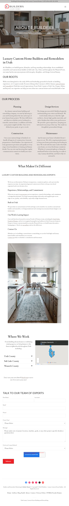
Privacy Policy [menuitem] (41, 493)
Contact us (11, 237)
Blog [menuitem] (19, 493)
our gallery (25, 225)
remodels (9, 86)
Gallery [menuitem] (14, 493)
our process (23, 194)
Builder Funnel (26, 487)
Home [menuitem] (9, 493)
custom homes (60, 84)
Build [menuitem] (23, 493)
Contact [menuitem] (33, 493)
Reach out (24, 378)
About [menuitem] (28, 493)
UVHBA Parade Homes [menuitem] (54, 493)
